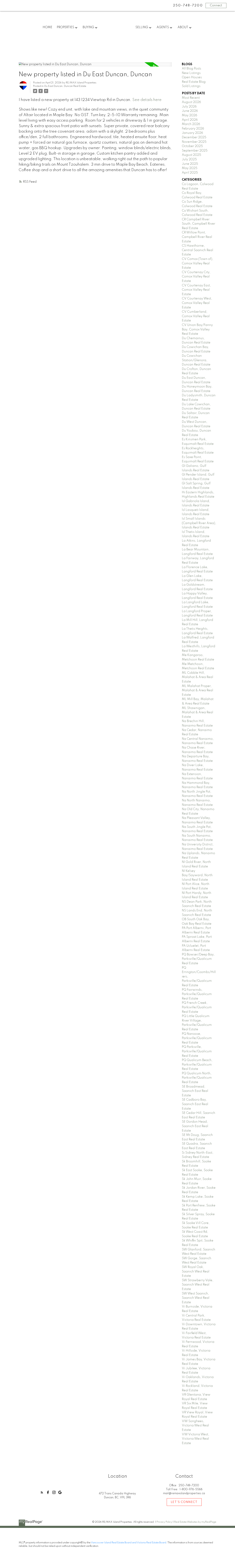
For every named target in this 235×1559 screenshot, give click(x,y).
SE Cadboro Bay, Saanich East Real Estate (195, 1104)
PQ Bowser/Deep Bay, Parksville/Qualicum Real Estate (198, 959)
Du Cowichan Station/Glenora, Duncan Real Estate (196, 360)
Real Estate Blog (194, 81)
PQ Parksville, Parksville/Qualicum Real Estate (197, 1051)
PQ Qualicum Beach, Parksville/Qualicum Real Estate (197, 1065)
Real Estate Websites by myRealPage (195, 1522)
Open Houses (192, 77)
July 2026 (189, 106)
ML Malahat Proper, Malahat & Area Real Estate (197, 690)
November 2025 (194, 141)
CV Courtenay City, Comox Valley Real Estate (196, 277)
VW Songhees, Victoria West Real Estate (195, 1426)
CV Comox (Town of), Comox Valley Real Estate (197, 263)
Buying (88, 27)
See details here (147, 100)
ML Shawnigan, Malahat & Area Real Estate (197, 712)
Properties (65, 27)
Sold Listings (191, 86)
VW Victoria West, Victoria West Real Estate (195, 1439)
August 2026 (191, 102)
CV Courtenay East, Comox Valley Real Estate (196, 290)
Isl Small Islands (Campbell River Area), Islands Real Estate (199, 523)
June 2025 (190, 163)
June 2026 (190, 110)
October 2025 (192, 146)
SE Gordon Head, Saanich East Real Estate (195, 1126)
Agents (163, 27)
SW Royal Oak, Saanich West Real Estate (195, 1271)
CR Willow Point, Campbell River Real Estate (197, 237)
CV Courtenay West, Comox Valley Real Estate (197, 303)
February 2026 (193, 128)
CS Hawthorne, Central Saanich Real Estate (197, 250)
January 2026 (192, 133)
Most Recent (191, 97)
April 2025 (190, 172)
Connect (216, 5)
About (183, 27)
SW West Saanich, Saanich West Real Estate (195, 1298)
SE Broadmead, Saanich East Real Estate (195, 1091)
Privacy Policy (164, 1522)
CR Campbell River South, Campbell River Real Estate (198, 224)
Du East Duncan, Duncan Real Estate (65, 86)
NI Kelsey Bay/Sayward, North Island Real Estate (197, 875)
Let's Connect (184, 1502)
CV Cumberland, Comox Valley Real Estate (196, 316)
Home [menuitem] (47, 27)
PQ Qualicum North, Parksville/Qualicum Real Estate (197, 1078)
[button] (42, 1492)
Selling (141, 27)
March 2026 (191, 124)
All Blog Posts (191, 68)
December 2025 (194, 137)
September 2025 (194, 150)
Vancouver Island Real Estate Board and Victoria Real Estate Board (128, 1542)
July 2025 (189, 159)
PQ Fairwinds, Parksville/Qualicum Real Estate (197, 994)
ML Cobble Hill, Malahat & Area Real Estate (197, 677)
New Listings (191, 73)
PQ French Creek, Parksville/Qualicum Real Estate (197, 1007)
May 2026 (189, 115)
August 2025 (191, 155)
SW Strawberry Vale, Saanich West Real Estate (197, 1285)
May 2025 (189, 168)
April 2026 (190, 119)
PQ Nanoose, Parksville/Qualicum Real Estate (197, 1038)
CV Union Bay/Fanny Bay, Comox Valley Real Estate (197, 329)
